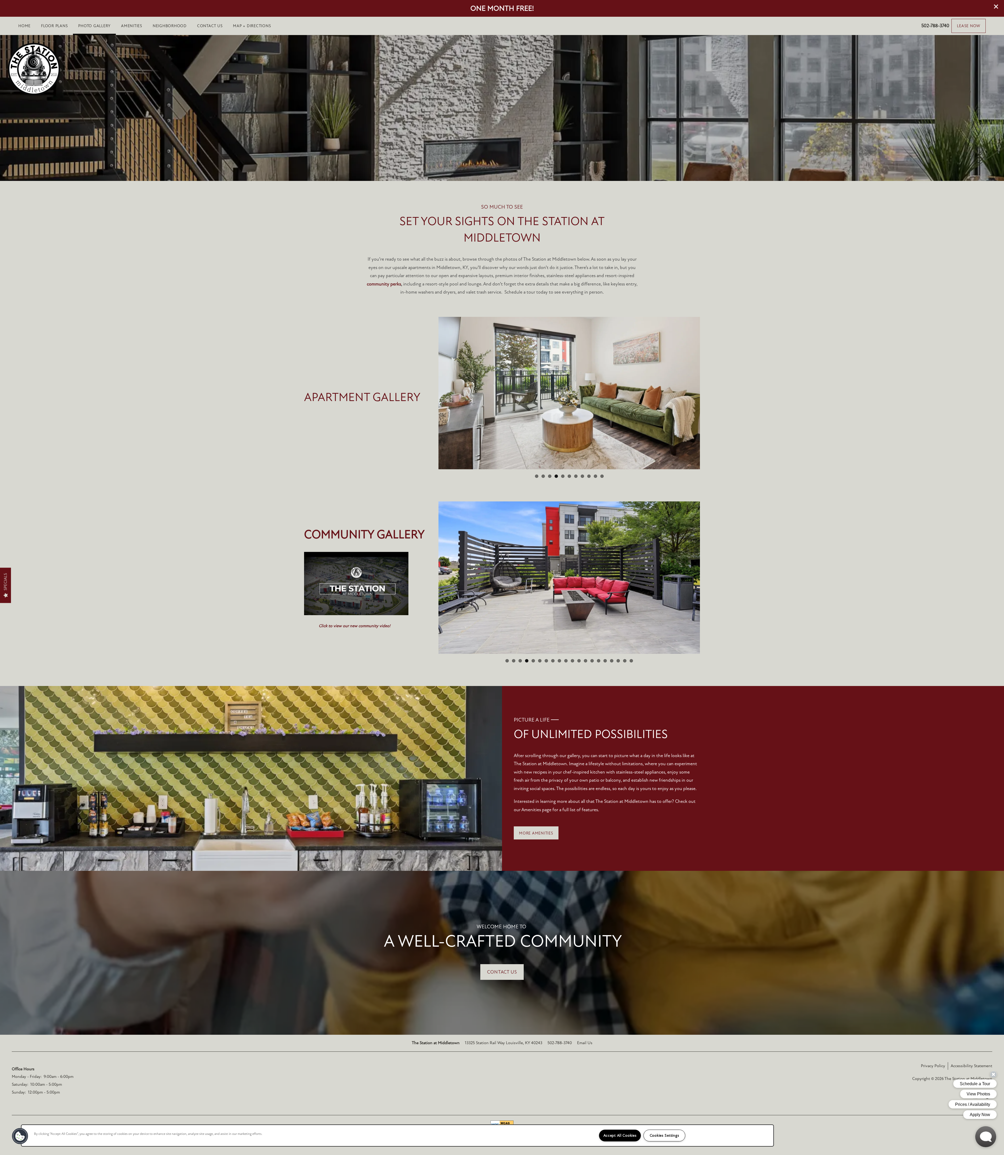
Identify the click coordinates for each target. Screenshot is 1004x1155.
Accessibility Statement (971, 1065)
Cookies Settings (664, 1135)
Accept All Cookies (620, 1135)
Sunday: (19, 1092)
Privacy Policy (933, 1065)
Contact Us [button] (502, 972)
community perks (384, 284)
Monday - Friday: (27, 1076)
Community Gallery (364, 534)
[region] (397, 1135)
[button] (996, 6)
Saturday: (20, 1084)
